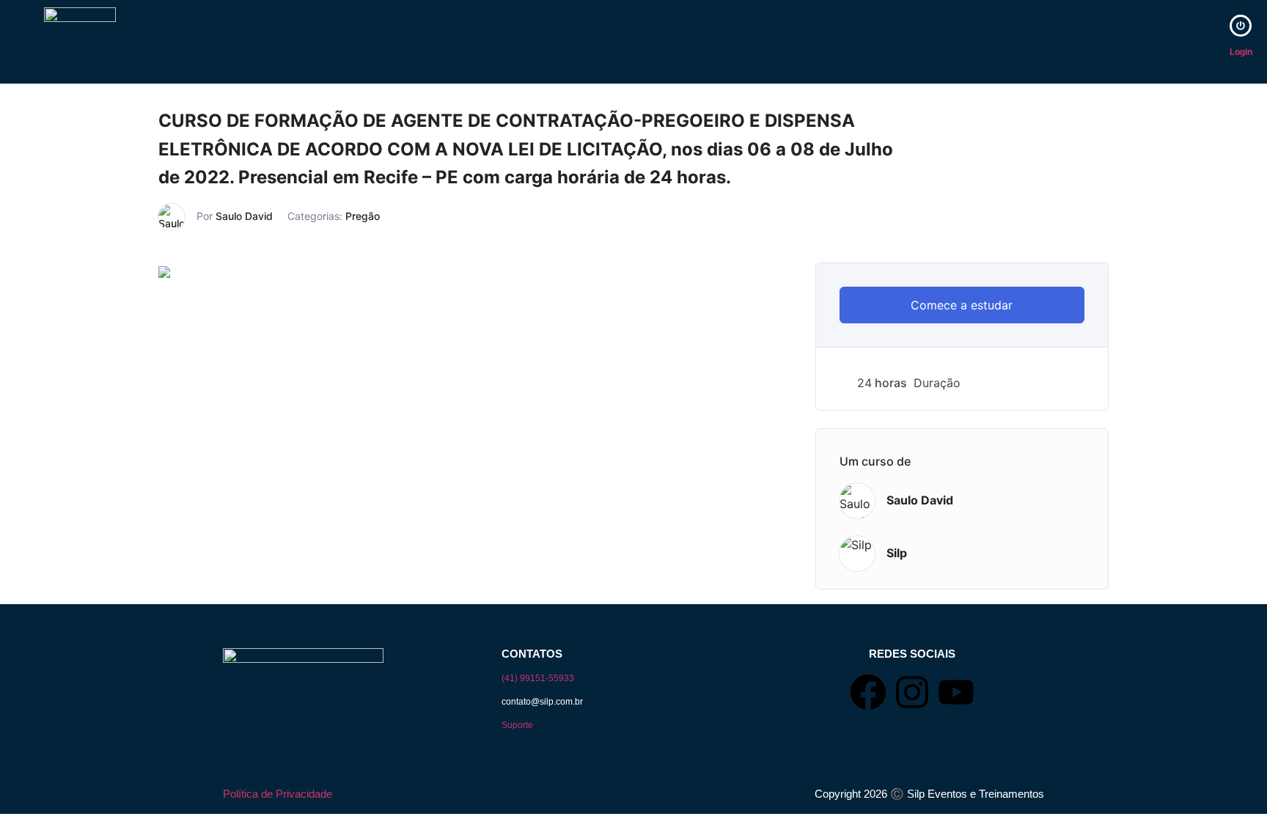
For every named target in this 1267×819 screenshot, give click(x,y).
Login (1241, 52)
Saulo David (244, 216)
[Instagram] (912, 692)
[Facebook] (868, 692)
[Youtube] (956, 692)
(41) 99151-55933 (538, 678)
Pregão (362, 216)
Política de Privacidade (277, 793)
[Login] (1241, 26)
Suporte (517, 725)
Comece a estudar (962, 305)
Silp (896, 553)
